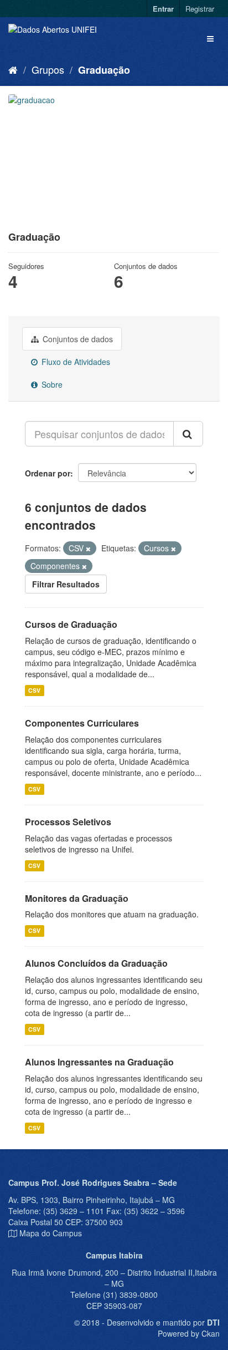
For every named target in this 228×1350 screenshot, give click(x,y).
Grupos (48, 69)
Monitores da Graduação (76, 898)
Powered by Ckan (189, 1333)
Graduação (104, 70)
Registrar (199, 8)
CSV (34, 690)
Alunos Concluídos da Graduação (96, 963)
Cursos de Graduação (71, 624)
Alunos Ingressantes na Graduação (99, 1061)
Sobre (51, 384)
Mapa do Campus (50, 1233)
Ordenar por (47, 473)
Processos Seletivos (68, 821)
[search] (188, 433)
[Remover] (88, 548)
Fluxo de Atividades (74, 361)
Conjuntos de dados (76, 338)
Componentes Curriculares (82, 723)
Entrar (163, 8)
